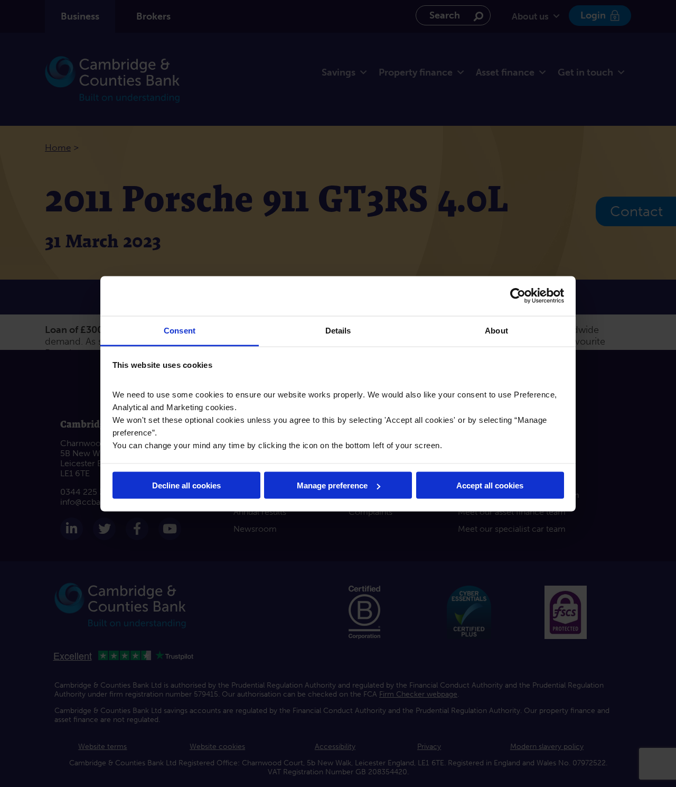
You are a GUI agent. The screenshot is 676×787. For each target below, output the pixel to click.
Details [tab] (338, 330)
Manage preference (332, 485)
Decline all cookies (186, 485)
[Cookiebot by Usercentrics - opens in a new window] (518, 296)
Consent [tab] (179, 330)
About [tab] (496, 330)
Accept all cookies (489, 485)
